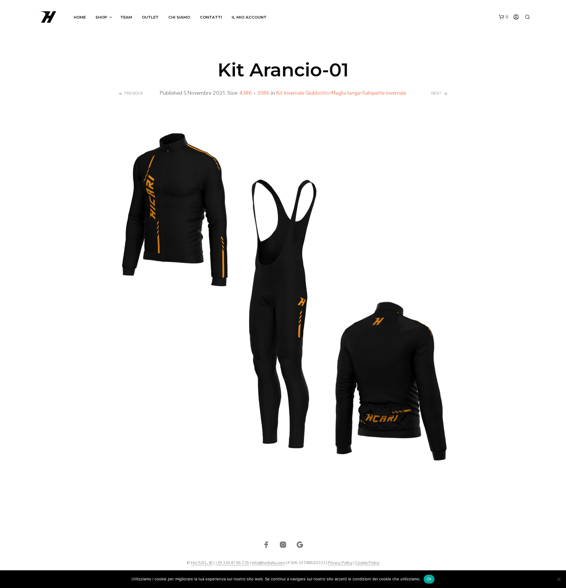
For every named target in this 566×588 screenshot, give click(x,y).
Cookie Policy (367, 563)
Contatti (211, 17)
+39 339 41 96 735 (232, 563)
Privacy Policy (340, 563)
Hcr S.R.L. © (202, 563)
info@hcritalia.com (268, 563)
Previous (133, 93)
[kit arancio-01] (283, 299)
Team (126, 17)
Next (436, 93)
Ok (429, 578)
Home (80, 17)
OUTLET (150, 17)
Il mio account (249, 17)
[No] (559, 579)
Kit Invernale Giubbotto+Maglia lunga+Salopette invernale (341, 92)
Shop (101, 17)
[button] (503, 17)
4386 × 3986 (254, 92)
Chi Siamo (179, 17)
